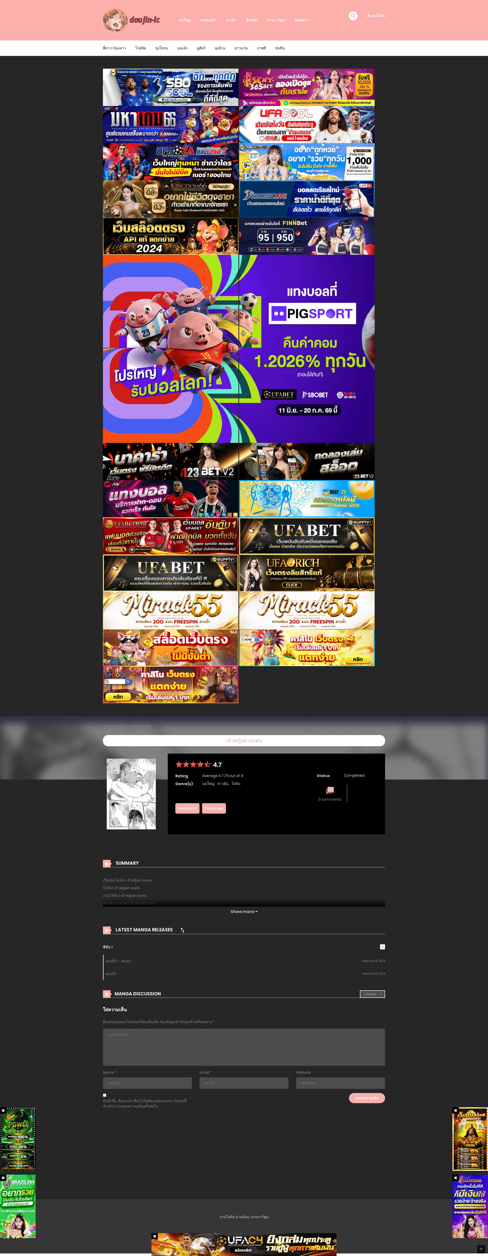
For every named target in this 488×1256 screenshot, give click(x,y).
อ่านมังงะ (243, 1216)
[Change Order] (182, 930)
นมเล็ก (182, 48)
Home (108, 726)
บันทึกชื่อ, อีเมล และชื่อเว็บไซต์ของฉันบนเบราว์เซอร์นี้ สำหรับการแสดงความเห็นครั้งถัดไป (145, 1103)
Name (108, 1072)
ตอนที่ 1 (110, 973)
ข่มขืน (280, 48)
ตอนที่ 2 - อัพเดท (118, 961)
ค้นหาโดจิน (376, 15)
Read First (187, 808)
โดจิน (236, 783)
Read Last (214, 808)
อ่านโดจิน (227, 1216)
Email (204, 1072)
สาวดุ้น (222, 783)
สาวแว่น (241, 48)
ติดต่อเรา (302, 20)
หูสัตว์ (201, 48)
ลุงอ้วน (220, 48)
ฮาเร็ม (231, 20)
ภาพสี (261, 48)
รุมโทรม (161, 48)
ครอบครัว (208, 20)
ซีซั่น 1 (108, 947)
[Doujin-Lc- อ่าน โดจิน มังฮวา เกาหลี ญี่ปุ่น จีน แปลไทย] (132, 19)
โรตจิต (140, 48)
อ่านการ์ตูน (276, 20)
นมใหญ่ (185, 20)
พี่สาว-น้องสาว (114, 48)
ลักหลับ (251, 20)
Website (303, 1072)
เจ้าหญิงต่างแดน (140, 726)
